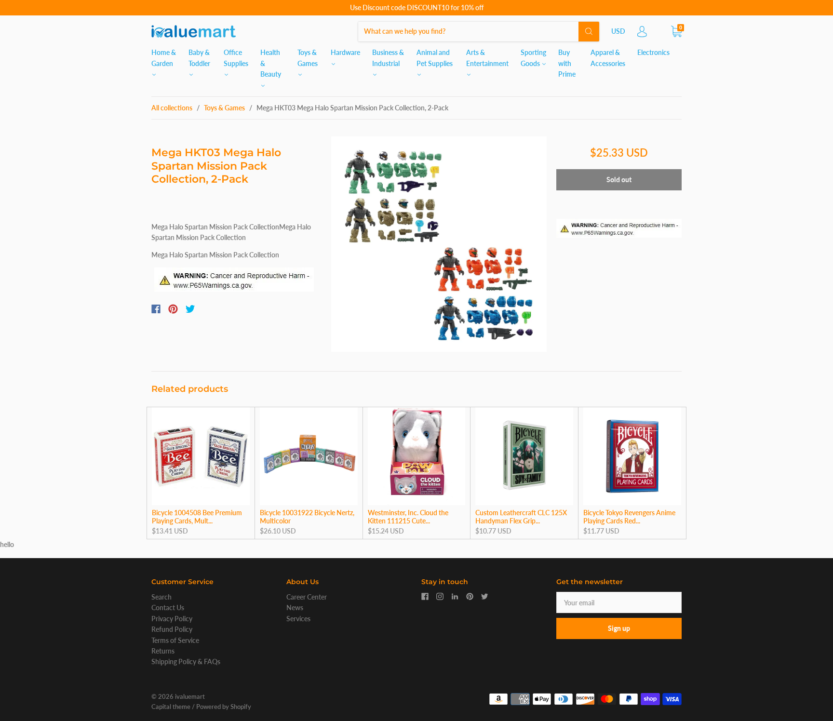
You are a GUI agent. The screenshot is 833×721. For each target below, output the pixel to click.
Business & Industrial (388, 57)
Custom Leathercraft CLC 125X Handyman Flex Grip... (521, 516)
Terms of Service (175, 640)
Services (298, 618)
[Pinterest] (173, 309)
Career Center (306, 597)
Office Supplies (236, 57)
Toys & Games (307, 57)
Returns (163, 651)
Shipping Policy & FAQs (185, 661)
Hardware (345, 52)
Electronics (653, 52)
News (294, 607)
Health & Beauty (270, 63)
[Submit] (588, 31)
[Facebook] (156, 309)
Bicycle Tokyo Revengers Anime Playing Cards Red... (629, 516)
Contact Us (167, 607)
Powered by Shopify (223, 706)
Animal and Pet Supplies (434, 57)
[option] (439, 244)
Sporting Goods (533, 57)
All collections (171, 108)
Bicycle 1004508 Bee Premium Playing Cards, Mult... (197, 516)
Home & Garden (163, 57)
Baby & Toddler (199, 57)
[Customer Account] (642, 33)
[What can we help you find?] (478, 31)
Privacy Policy (171, 618)
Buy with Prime (567, 63)
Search (161, 597)
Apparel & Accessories (608, 57)
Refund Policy (171, 629)
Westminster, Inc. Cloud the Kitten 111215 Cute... (408, 516)
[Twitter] (190, 309)
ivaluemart (190, 696)
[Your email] (619, 602)
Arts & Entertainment (487, 57)
